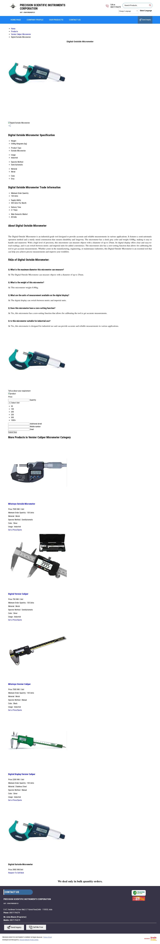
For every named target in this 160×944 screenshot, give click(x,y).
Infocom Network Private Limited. (29, 940)
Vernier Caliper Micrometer (21, 34)
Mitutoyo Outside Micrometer (21, 504)
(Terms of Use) (47, 937)
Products (14, 31)
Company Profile (35, 20)
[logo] (13, 11)
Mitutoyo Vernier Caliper (19, 684)
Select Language (146, 11)
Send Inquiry (146, 20)
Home (13, 29)
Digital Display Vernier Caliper (21, 774)
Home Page (16, 20)
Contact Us (75, 20)
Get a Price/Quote (15, 530)
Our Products (56, 20)
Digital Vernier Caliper (18, 594)
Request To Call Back (16, 873)
